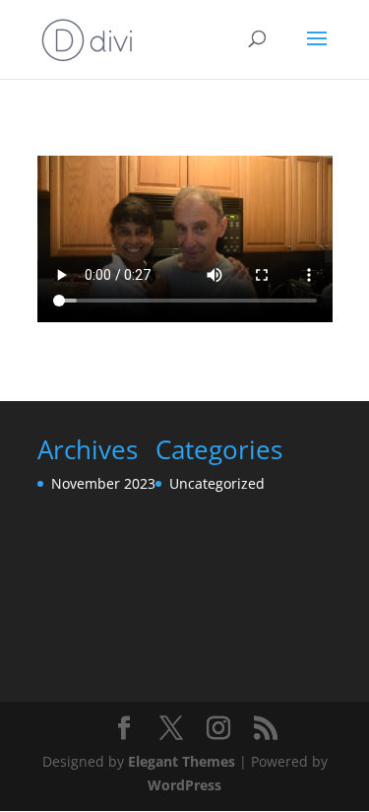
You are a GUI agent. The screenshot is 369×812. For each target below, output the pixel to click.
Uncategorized (217, 483)
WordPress (184, 785)
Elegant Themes (181, 761)
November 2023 (103, 483)
